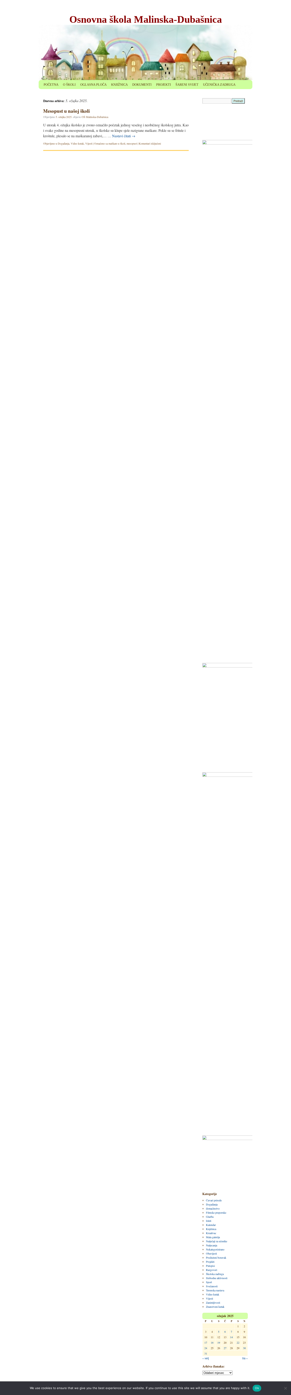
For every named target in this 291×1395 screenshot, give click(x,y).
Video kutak (77, 143)
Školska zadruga (215, 1274)
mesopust (132, 143)
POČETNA (51, 84)
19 (218, 1342)
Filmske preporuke (216, 1212)
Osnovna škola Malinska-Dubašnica (145, 19)
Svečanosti (212, 1286)
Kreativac (211, 1233)
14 (231, 1337)
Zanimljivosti (213, 1302)
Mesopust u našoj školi (66, 111)
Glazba (209, 1216)
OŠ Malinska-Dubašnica (95, 117)
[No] (285, 1388)
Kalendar (211, 1225)
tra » (245, 1358)
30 (244, 1348)
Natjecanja (211, 1245)
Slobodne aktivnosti (216, 1278)
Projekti (210, 1261)
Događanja (63, 143)
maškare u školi (116, 143)
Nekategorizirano (215, 1249)
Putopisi (210, 1266)
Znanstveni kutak (215, 1306)
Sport (209, 1282)
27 (225, 1348)
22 (238, 1342)
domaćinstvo (213, 1208)
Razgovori (211, 1270)
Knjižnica (211, 1229)
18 (212, 1342)
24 (205, 1348)
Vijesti (88, 143)
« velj (205, 1358)
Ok (257, 1388)
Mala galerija (213, 1237)
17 (205, 1342)
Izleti (208, 1220)
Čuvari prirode (214, 1200)
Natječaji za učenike (216, 1241)
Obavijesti (211, 1253)
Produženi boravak (216, 1257)
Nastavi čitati (123, 135)
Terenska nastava (215, 1290)
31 (205, 1353)
